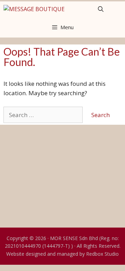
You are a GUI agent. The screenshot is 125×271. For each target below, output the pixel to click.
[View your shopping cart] (117, 9)
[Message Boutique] (34, 9)
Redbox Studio (102, 254)
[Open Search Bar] (100, 9)
